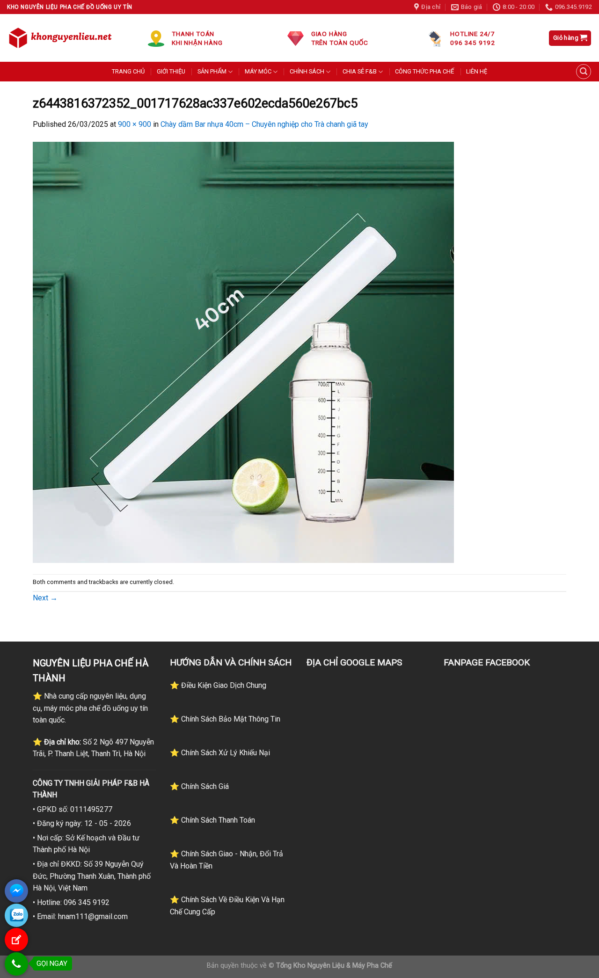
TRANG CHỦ (128, 71)
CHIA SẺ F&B (360, 71)
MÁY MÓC (258, 71)
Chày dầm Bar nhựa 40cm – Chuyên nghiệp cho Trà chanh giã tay (264, 124)
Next (45, 597)
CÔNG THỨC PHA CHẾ (424, 71)
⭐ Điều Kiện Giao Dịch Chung (218, 685)
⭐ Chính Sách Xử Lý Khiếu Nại (220, 752)
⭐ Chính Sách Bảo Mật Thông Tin (225, 719)
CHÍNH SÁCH (307, 71)
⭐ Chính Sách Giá (199, 786)
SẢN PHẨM (211, 71)
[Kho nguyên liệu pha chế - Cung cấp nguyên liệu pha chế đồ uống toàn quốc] (62, 38)
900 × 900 (134, 124)
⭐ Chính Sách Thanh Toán (212, 820)
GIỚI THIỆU (171, 71)
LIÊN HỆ (476, 71)
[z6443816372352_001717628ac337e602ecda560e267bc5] (243, 351)
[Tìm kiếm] (583, 71)
